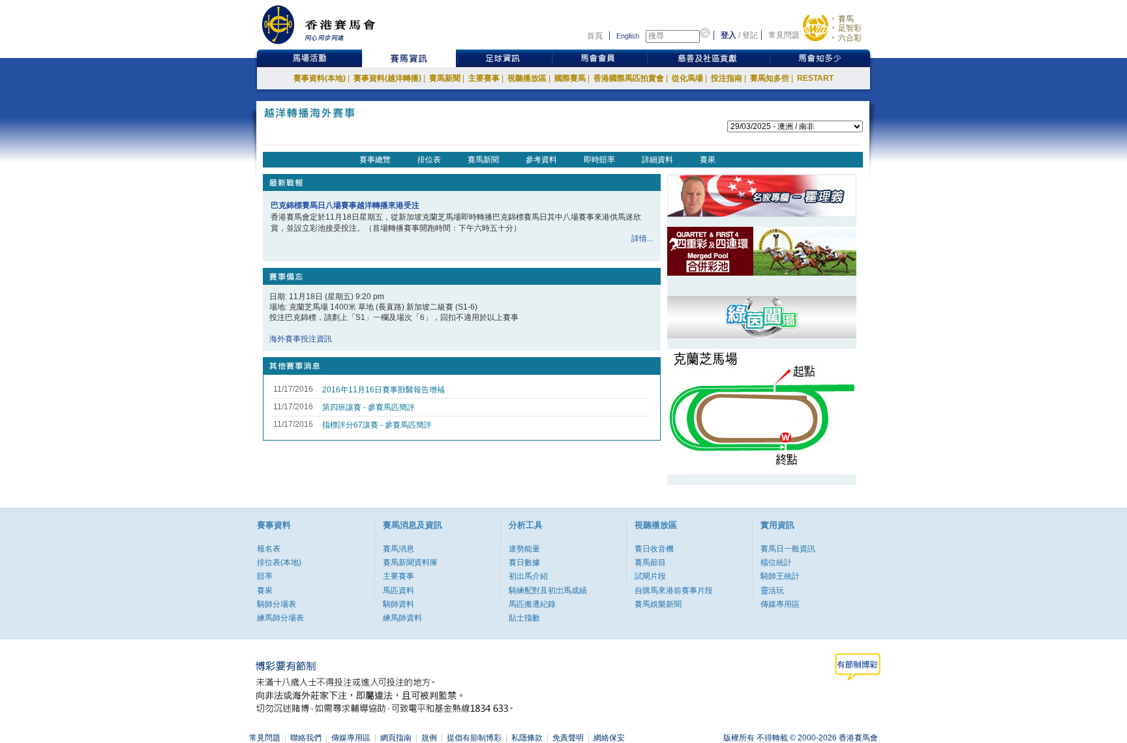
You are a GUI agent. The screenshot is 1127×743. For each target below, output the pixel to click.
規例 (429, 737)
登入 (728, 35)
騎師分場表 (276, 604)
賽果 (707, 159)
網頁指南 (396, 737)
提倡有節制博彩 (474, 737)
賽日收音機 (654, 548)
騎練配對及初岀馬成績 (548, 590)
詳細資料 (657, 159)
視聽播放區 (527, 78)
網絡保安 (609, 737)
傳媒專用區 (780, 604)
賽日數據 (524, 562)
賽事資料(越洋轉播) (387, 78)
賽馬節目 (650, 562)
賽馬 (846, 18)
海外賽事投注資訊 (300, 338)
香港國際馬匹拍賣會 (629, 78)
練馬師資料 (402, 617)
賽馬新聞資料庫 (410, 562)
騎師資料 (398, 604)
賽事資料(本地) (319, 78)
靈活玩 (772, 590)
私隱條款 (527, 737)
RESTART (815, 78)
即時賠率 (599, 159)
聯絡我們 (306, 737)
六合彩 (850, 37)
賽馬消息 (398, 548)
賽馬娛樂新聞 (658, 604)
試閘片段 (650, 576)
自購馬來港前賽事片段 (674, 590)
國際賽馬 (570, 78)
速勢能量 (524, 548)
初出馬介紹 (528, 576)
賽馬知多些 (769, 78)
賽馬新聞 (444, 78)
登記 (750, 35)
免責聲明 (568, 737)
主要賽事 (484, 78)
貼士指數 (524, 617)
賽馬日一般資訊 (787, 548)
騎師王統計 (780, 576)
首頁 (595, 35)
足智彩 (850, 28)
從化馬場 (687, 78)
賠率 (265, 576)
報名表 (268, 548)
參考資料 (541, 159)
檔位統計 (776, 562)
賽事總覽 (375, 159)
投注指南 (726, 78)
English (627, 36)
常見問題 (784, 35)
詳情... (642, 238)
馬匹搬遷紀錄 (532, 604)
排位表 (429, 159)
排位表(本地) (279, 562)
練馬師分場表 (280, 617)
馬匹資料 (398, 590)
